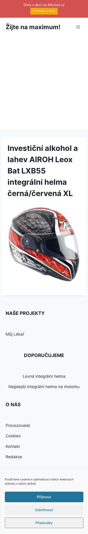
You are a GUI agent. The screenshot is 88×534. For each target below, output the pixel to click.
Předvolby (44, 523)
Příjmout (44, 497)
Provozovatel (18, 425)
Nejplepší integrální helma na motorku (44, 386)
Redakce (14, 456)
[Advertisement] (44, 83)
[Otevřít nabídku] (78, 27)
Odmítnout (44, 510)
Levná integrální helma (44, 376)
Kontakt (13, 446)
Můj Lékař (15, 334)
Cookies (13, 436)
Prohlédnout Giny (44, 11)
